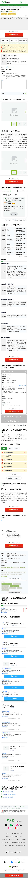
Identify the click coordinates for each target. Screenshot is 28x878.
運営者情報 (18, 839)
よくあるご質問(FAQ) (20, 845)
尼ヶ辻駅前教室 (5, 711)
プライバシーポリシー (5, 842)
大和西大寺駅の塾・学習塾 (9, 794)
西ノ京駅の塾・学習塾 (8, 797)
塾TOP (2, 7)
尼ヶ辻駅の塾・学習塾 (8, 792)
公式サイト (14, 636)
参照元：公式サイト (22, 385)
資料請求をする (14, 34)
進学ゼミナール (10, 67)
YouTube (18, 828)
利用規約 (24, 839)
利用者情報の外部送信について (18, 842)
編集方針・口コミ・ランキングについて (14, 836)
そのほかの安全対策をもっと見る (14, 592)
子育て (11, 828)
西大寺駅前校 (5, 649)
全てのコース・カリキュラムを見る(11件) (16, 425)
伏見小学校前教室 (6, 733)
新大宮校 (3, 608)
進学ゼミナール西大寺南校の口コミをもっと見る (15, 220)
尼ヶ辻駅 (12, 7)
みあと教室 (4, 691)
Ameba (8, 862)
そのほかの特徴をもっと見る (14, 578)
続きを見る (14, 474)
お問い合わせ (11, 845)
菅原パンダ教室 (5, 680)
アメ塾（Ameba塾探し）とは (16, 833)
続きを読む (14, 214)
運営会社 (5, 845)
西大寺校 (4, 629)
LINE (13, 825)
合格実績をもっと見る (13, 478)
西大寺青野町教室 (6, 722)
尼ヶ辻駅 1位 (4, 14)
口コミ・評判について (22, 191)
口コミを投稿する (6, 191)
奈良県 (5, 7)
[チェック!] (25, 610)
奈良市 (9, 7)
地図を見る (4, 612)
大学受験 (20, 825)
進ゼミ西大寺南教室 (6, 669)
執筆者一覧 (4, 839)
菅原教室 (4, 753)
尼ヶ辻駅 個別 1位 (12, 14)
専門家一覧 (11, 839)
